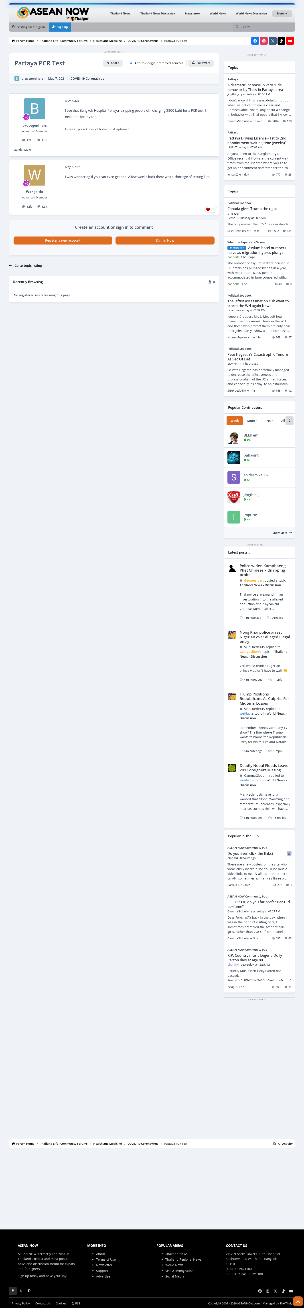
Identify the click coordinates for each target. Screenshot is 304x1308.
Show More (280, 533)
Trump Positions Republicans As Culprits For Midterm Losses (264, 698)
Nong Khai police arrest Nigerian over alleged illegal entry (265, 637)
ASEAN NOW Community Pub (247, 848)
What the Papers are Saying (246, 242)
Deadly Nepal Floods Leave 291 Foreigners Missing (264, 767)
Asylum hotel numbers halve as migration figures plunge (256, 250)
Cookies (61, 1303)
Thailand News (176, 1254)
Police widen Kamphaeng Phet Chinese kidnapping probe (263, 570)
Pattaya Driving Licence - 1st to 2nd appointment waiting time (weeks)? (256, 140)
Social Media (174, 1276)
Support (102, 1271)
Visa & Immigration (179, 1271)
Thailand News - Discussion (260, 585)
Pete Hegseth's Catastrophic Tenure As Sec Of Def (257, 357)
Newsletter (104, 1265)
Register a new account (63, 240)
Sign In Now (165, 240)
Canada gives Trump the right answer (252, 211)
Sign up (23, 1276)
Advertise (103, 1276)
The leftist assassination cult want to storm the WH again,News (258, 303)
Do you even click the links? (250, 853)
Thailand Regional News (183, 1259)
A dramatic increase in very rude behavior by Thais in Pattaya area (255, 87)
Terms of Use (106, 1259)
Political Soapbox (239, 203)
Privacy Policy (21, 1303)
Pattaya (232, 79)
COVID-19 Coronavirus (87, 78)
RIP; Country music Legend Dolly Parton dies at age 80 (254, 957)
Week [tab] (235, 420)
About (100, 1254)
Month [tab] (252, 420)
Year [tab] (269, 420)
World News (174, 1265)
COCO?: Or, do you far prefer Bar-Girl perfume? (258, 904)
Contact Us (42, 1303)
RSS (77, 1303)
